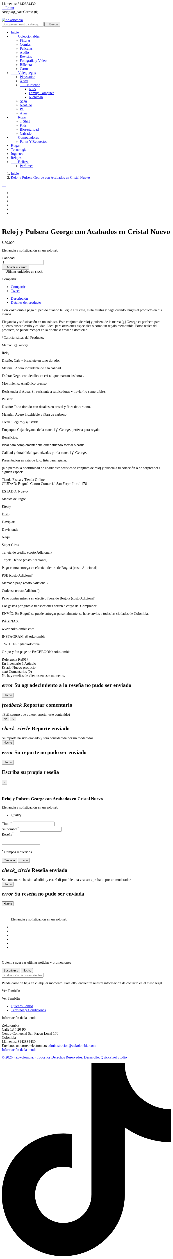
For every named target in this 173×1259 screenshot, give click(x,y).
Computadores (25, 137)
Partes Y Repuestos (33, 141)
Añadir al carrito (15, 267)
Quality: (16, 815)
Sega (23, 101)
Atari (23, 113)
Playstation (27, 77)
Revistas (26, 56)
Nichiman (36, 97)
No (5, 719)
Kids (23, 125)
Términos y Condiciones (28, 1010)
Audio (24, 52)
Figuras (25, 40)
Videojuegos (23, 73)
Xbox (24, 81)
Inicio (15, 32)
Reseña (8, 834)
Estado (7, 667)
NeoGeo (26, 105)
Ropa (18, 117)
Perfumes (26, 166)
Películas (26, 48)
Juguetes (17, 154)
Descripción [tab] (19, 298)
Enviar (24, 860)
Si (13, 719)
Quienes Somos (22, 1006)
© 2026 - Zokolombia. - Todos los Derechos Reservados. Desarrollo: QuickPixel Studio (64, 1057)
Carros (24, 69)
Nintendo (30, 85)
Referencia (10, 659)
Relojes (16, 158)
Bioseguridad (29, 129)
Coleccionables (25, 36)
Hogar (15, 145)
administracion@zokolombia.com (72, 1045)
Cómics (25, 44)
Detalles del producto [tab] (26, 302)
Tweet (15, 291)
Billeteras (26, 65)
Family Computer (41, 93)
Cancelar (9, 860)
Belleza (20, 162)
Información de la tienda (19, 1050)
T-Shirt (25, 121)
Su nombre (10, 829)
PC (22, 109)
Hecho (8, 695)
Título (7, 824)
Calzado (26, 133)
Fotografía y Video (33, 60)
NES (32, 89)
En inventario (11, 663)
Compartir (18, 287)
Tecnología (19, 150)
